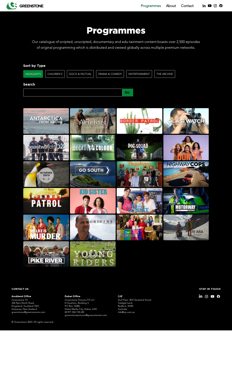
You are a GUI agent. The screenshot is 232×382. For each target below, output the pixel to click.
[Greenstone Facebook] (221, 6)
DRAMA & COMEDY (110, 74)
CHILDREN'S (55, 74)
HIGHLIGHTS (33, 74)
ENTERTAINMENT (139, 74)
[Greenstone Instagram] (206, 296)
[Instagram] (215, 6)
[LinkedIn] (204, 6)
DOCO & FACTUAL (80, 74)
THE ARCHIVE (165, 74)
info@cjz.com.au (126, 312)
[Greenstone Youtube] (210, 6)
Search (29, 84)
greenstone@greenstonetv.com (28, 312)
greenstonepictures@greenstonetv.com (86, 315)
